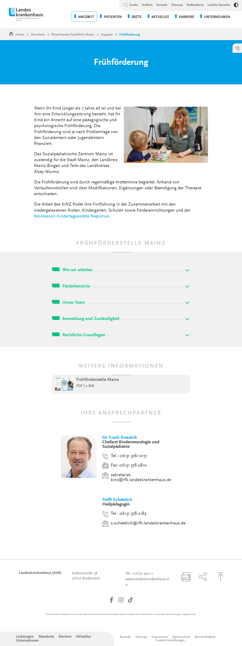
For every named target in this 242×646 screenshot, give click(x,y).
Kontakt (161, 5)
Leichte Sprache (218, 5)
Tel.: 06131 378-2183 (128, 513)
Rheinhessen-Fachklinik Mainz (72, 34)
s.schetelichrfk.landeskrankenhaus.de (148, 523)
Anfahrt (147, 5)
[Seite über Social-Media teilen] (202, 576)
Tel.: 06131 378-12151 (129, 456)
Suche (133, 5)
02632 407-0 (143, 574)
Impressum (160, 637)
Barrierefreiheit (205, 637)
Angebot (107, 34)
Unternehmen (27, 641)
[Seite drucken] (186, 576)
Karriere (65, 637)
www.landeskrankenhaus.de (147, 582)
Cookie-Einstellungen (170, 640)
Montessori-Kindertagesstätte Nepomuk (71, 216)
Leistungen (25, 637)
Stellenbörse (195, 5)
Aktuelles (83, 637)
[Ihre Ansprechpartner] (237, 48)
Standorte (38, 34)
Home (20, 34)
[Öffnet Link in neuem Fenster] (111, 600)
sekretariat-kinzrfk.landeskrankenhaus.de (141, 477)
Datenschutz (181, 637)
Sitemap (177, 5)
